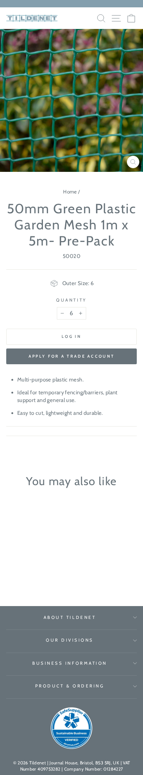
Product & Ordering (69, 686)
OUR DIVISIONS (70, 640)
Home (70, 192)
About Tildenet (70, 617)
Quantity (71, 300)
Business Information (69, 663)
